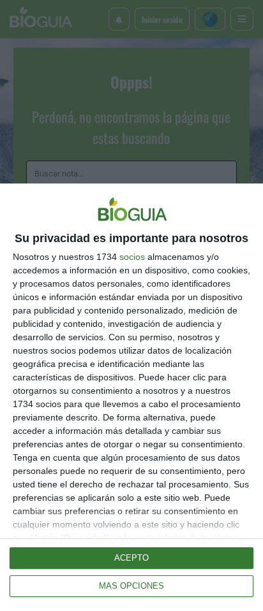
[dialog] (131, 397)
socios (132, 256)
